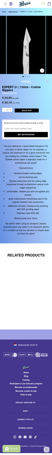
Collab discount (13, 11)
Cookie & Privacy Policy (38, 446)
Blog (26, 376)
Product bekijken (23, 318)
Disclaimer (24, 446)
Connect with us (25, 419)
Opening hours (25, 428)
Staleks (26, 81)
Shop (25, 411)
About (26, 372)
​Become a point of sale (26, 391)
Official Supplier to (25, 402)
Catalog (26, 379)
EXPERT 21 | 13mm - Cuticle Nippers (31, 11)
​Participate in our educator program (26, 383)
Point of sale (26, 394)
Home (4, 11)
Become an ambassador (26, 387)
